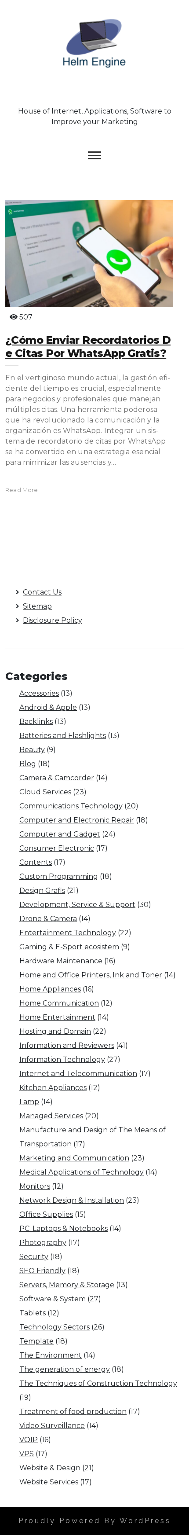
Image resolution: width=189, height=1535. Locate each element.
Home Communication (59, 1003)
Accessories (39, 693)
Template (36, 1341)
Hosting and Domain (55, 1031)
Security (33, 1256)
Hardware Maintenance (60, 961)
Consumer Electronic (56, 848)
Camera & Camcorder (56, 778)
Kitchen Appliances (53, 1087)
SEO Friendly (42, 1271)
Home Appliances (50, 989)
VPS (26, 1454)
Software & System (52, 1299)
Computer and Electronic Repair (76, 820)
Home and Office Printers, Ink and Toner (90, 975)
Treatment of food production (73, 1411)
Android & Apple (48, 707)
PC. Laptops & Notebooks (63, 1228)
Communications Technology (71, 806)
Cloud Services (45, 792)
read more (21, 489)
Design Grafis (42, 890)
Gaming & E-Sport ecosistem (69, 947)
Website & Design (49, 1468)
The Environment (50, 1355)
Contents (35, 862)
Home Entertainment (57, 1017)
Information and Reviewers (66, 1045)
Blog (27, 764)
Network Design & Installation (71, 1200)
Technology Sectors (54, 1327)
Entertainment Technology (67, 933)
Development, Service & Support (77, 904)
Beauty (32, 749)
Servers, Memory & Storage (66, 1285)
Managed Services (51, 1116)
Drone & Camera (48, 918)
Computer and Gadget (59, 834)
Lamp (29, 1102)
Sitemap (37, 606)
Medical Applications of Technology (81, 1172)
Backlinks (36, 721)
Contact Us (42, 592)
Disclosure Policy (52, 620)
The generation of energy (64, 1369)
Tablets (32, 1313)
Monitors (34, 1186)
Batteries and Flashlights (62, 735)
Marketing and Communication (74, 1158)
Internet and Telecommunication (78, 1073)
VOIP (28, 1440)
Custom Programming (58, 876)
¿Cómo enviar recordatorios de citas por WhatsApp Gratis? (88, 347)
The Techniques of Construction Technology (98, 1383)
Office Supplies (46, 1214)
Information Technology (62, 1059)
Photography (42, 1242)
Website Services (48, 1482)
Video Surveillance (52, 1425)
